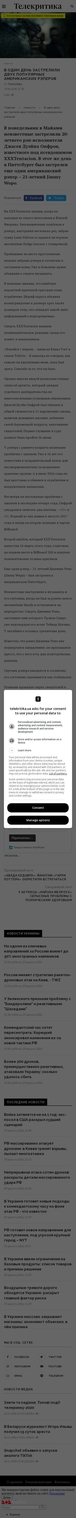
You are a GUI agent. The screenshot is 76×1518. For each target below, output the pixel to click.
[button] (38, 750)
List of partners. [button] (58, 773)
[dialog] (38, 759)
